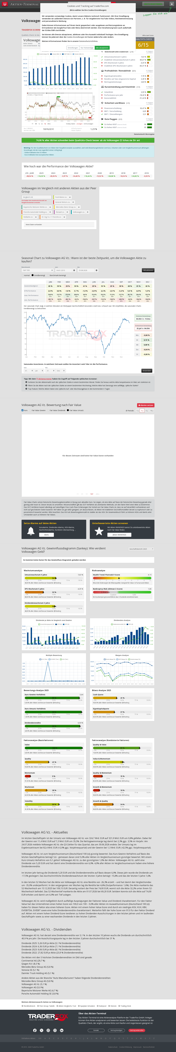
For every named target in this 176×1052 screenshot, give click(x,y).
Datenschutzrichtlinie (88, 41)
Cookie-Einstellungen (75, 37)
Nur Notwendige (87, 48)
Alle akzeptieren (102, 48)
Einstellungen (73, 48)
